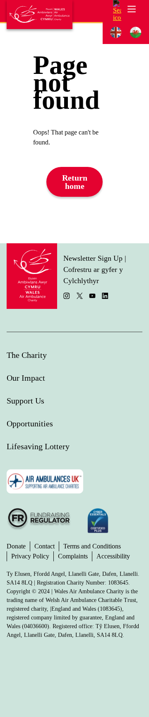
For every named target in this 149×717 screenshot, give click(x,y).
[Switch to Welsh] (136, 32)
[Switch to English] (116, 32)
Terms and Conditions (92, 546)
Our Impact (26, 377)
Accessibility (113, 556)
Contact (44, 546)
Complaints (73, 556)
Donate (16, 546)
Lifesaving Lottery (38, 446)
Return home (74, 182)
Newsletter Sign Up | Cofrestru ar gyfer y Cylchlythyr (94, 269)
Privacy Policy (30, 556)
